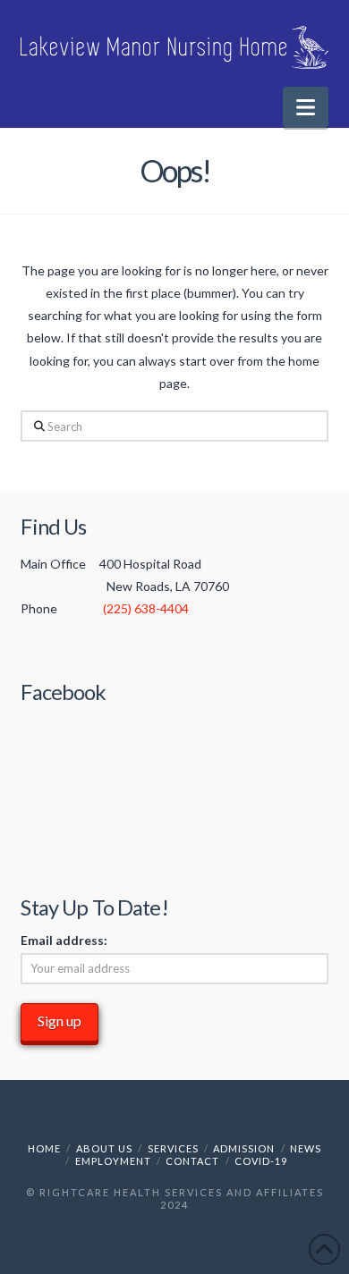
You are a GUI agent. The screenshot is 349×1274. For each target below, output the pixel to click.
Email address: (64, 940)
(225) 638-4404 (146, 608)
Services (173, 1148)
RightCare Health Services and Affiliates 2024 (181, 1198)
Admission (244, 1148)
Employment (113, 1161)
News (305, 1148)
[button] (305, 107)
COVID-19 (260, 1161)
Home (44, 1148)
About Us (104, 1148)
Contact (192, 1161)
